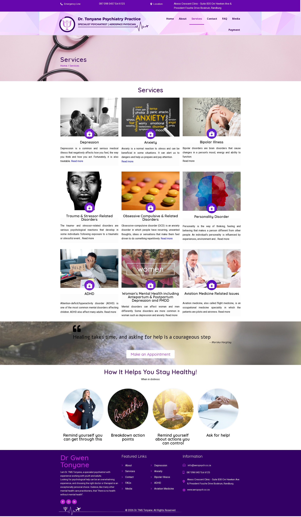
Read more (77, 161)
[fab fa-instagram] (68, 501)
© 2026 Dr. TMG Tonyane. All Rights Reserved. (150, 510)
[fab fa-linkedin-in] (74, 501)
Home (63, 65)
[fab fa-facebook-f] (62, 501)
